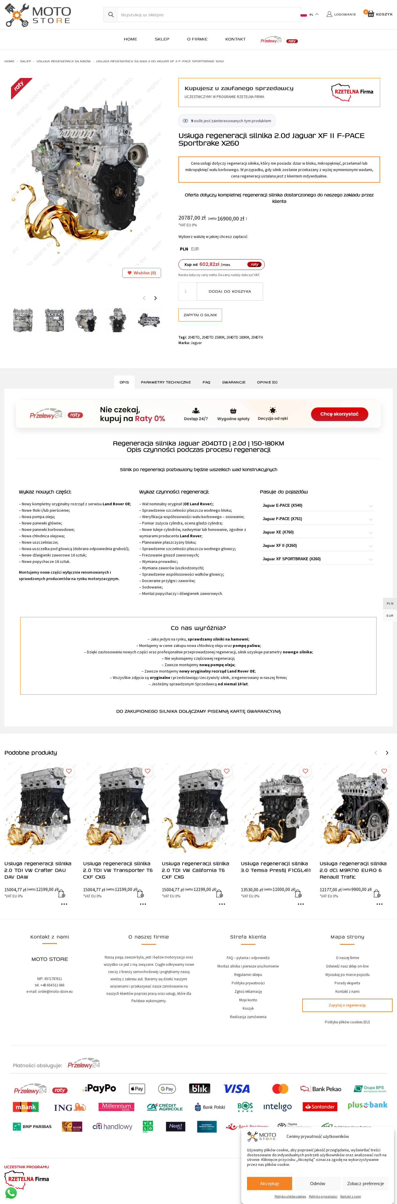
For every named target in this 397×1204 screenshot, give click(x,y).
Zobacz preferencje (365, 1183)
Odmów (317, 1183)
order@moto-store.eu (55, 991)
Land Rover (200, 503)
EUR (195, 249)
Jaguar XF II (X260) (280, 545)
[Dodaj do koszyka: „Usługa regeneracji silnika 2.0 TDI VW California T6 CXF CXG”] (223, 894)
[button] (156, 297)
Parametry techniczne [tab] (166, 382)
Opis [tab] (124, 382)
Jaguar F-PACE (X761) (282, 519)
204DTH (257, 337)
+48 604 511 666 (52, 985)
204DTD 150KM (213, 337)
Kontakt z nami (350, 1196)
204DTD (194, 337)
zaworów (166, 567)
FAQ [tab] (206, 382)
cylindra (176, 523)
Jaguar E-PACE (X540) (282, 505)
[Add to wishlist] (68, 771)
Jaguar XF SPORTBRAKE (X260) (292, 559)
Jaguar (196, 342)
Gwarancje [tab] (233, 382)
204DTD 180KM (237, 337)
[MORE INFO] (66, 906)
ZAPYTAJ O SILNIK (200, 315)
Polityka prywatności (323, 1196)
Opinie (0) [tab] (267, 382)
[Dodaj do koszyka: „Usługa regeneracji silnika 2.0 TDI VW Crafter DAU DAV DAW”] (66, 894)
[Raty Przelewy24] (279, 40)
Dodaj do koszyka (230, 291)
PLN (184, 249)
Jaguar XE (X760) (278, 532)
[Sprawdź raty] (198, 414)
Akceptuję (269, 1183)
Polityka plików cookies (290, 1196)
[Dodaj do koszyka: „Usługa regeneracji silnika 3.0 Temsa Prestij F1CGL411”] (302, 894)
